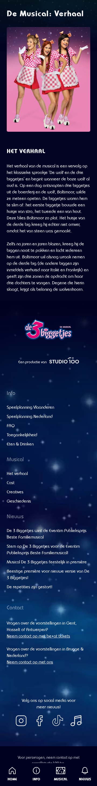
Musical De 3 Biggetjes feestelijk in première (47, 561)
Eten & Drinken (20, 444)
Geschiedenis (19, 501)
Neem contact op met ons (30, 662)
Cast (11, 482)
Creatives (15, 491)
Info (36, 779)
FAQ (11, 425)
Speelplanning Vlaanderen (30, 407)
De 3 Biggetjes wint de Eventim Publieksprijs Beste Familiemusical (46, 534)
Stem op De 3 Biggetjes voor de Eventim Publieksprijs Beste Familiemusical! (43, 549)
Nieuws (85, 779)
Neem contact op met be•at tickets (38, 636)
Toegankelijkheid (22, 434)
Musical (60, 779)
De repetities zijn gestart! (29, 586)
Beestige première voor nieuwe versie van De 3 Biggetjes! (48, 574)
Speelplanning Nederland (30, 416)
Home (12, 779)
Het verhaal (17, 473)
